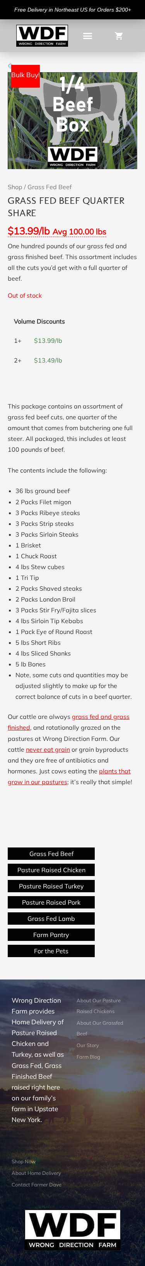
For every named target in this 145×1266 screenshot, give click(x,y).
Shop (15, 187)
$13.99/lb (57, 230)
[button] (87, 36)
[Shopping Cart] (121, 35)
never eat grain (48, 749)
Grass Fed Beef (49, 187)
